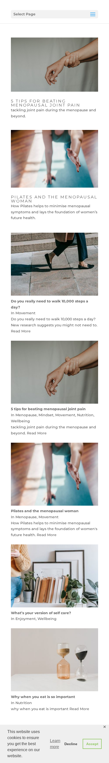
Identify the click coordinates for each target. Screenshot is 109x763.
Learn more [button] (55, 744)
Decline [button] (70, 744)
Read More (21, 331)
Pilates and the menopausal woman (54, 199)
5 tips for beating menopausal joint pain (45, 103)
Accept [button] (92, 744)
